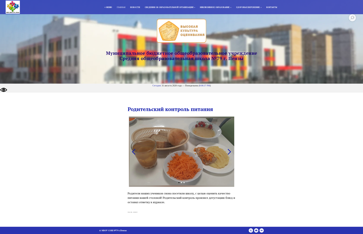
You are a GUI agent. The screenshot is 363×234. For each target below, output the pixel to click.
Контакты (271, 7)
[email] (256, 230)
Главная (121, 7)
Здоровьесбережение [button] (248, 7)
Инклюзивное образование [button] (215, 7)
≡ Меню (108, 7)
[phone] (251, 230)
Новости (135, 7)
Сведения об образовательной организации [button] (169, 7)
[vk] (261, 230)
